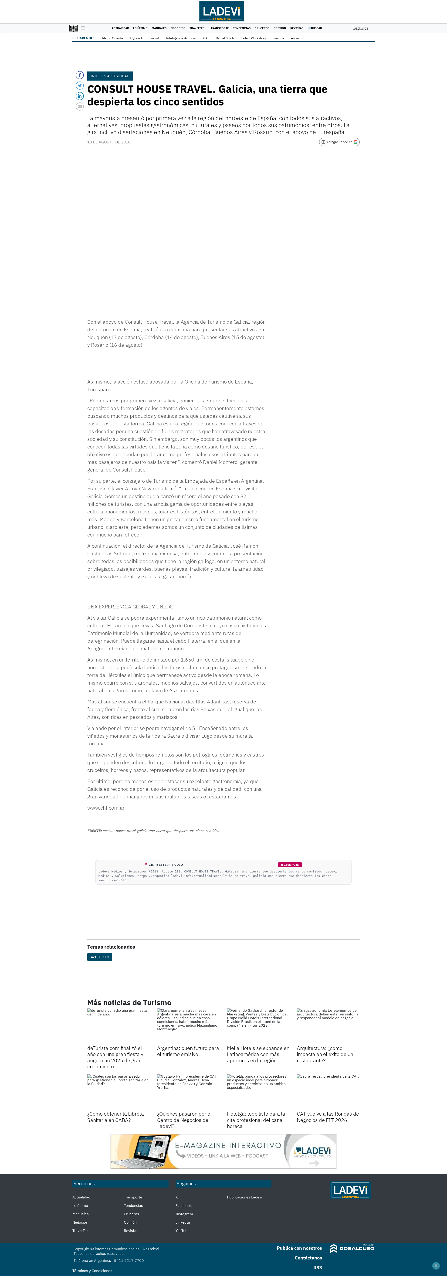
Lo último (140, 28)
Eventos (278, 38)
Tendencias (242, 28)
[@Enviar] (80, 106)
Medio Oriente (112, 38)
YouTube (183, 1230)
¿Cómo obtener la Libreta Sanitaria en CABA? (115, 1116)
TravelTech (198, 28)
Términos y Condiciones (92, 1270)
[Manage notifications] (436, 1265)
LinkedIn (183, 1222)
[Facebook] (80, 75)
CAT (206, 38)
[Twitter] (80, 85)
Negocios (178, 28)
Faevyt (154, 38)
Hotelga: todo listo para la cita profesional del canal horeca (256, 1119)
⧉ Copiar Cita (290, 864)
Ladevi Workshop (253, 38)
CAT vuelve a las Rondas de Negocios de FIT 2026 (328, 1116)
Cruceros (262, 28)
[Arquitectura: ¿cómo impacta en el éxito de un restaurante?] (328, 1026)
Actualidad (120, 28)
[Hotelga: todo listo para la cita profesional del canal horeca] (258, 1092)
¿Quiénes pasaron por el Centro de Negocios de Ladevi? (184, 1119)
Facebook (184, 1205)
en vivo (296, 38)
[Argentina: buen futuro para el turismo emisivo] (188, 1026)
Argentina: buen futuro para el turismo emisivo (188, 1051)
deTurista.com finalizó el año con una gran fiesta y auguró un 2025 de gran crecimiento (115, 1057)
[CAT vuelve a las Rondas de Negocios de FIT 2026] (328, 1092)
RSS (317, 1267)
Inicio (96, 76)
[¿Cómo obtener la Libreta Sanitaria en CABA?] (118, 1092)
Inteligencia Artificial (181, 38)
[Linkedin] (80, 96)
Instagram (184, 1214)
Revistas (296, 28)
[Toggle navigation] (82, 28)
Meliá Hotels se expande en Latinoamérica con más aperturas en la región (258, 1054)
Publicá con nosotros (299, 1248)
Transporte (220, 28)
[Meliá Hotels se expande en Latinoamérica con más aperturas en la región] (258, 1026)
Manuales (159, 28)
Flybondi (136, 38)
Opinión (280, 28)
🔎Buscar (315, 28)
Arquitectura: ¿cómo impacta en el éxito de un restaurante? (325, 1054)
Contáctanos (308, 1258)
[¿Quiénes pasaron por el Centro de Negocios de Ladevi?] (188, 1092)
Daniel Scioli (225, 38)
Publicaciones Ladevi (244, 1197)
